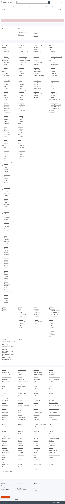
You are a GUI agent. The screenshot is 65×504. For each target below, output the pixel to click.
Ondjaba (21, 125)
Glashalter (51, 319)
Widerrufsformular (22, 28)
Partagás (21, 318)
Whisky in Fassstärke (6, 357)
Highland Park (7, 149)
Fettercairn (6, 99)
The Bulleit (22, 145)
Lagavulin (6, 180)
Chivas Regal (6, 51)
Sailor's (3, 395)
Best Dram (36, 53)
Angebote (21, 339)
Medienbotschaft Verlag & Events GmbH (23, 409)
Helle (52, 323)
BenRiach (51, 426)
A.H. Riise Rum (21, 391)
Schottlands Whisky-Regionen (8, 346)
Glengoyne (6, 110)
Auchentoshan (7, 193)
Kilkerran (6, 66)
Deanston (6, 93)
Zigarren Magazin (54, 316)
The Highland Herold (55, 312)
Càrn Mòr (36, 60)
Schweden (20, 130)
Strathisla (6, 293)
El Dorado (53, 71)
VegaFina (20, 327)
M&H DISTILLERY (52, 462)
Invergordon (6, 121)
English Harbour (54, 75)
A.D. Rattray (36, 47)
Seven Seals (22, 138)
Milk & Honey (22, 110)
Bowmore (6, 171)
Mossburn (6, 56)
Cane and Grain (37, 58)
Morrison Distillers (37, 82)
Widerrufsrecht (21, 34)
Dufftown (6, 95)
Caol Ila (5, 176)
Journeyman (22, 151)
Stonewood (22, 68)
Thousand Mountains (6, 374)
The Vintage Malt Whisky (39, 93)
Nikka (21, 119)
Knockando (6, 276)
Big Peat (5, 49)
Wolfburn (6, 143)
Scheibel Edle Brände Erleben (55, 101)
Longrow (6, 68)
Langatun (22, 136)
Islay (3, 165)
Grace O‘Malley (23, 90)
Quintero (21, 319)
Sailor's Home (22, 101)
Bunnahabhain (7, 175)
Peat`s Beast (36, 370)
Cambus (5, 197)
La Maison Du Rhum (55, 82)
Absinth (50, 47)
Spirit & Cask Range (38, 90)
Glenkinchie (6, 204)
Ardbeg (5, 167)
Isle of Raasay (5, 412)
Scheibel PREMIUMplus (56, 108)
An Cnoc (4, 402)
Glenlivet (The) (37, 448)
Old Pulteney (6, 130)
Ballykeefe (22, 84)
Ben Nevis (6, 84)
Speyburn (6, 289)
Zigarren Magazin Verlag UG (8, 471)
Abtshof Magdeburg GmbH (55, 377)
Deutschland (20, 47)
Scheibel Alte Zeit (54, 103)
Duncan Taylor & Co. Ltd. (39, 412)
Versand (16, 499)
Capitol (19, 308)
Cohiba (21, 312)
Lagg (5, 154)
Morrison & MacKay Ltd (54, 379)
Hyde (21, 93)
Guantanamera (23, 314)
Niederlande (20, 127)
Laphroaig (6, 182)
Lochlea (5, 208)
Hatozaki (21, 117)
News (3, 28)
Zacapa (52, 97)
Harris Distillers (5, 405)
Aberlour (6, 215)
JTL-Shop (58, 502)
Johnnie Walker (7, 53)
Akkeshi (21, 116)
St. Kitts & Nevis (54, 93)
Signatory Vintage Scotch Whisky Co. (54, 406)
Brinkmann (53, 68)
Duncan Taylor (37, 64)
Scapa (5, 158)
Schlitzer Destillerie (24, 62)
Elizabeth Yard (54, 73)
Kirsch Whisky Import (38, 79)
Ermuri (35, 66)
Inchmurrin (6, 119)
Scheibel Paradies (54, 58)
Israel (19, 108)
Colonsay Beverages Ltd (23, 384)
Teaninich (6, 136)
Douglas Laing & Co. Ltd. (54, 409)
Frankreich (20, 75)
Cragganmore (7, 239)
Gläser (50, 318)
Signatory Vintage (37, 88)
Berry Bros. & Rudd (38, 51)
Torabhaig (6, 163)
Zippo (50, 336)
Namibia (20, 123)
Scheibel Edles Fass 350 (56, 104)
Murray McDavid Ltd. (22, 370)
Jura (5, 152)
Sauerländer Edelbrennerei (25, 60)
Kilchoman (6, 178)
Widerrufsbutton (5, 497)
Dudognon (4, 310)
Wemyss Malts (37, 95)
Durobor (51, 417)
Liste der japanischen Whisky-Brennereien (8, 355)
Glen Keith (6, 252)
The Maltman (36, 92)
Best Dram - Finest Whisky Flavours (23, 406)
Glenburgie (6, 259)
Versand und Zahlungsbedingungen (23, 32)
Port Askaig (6, 186)
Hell (51, 79)
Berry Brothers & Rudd (54, 402)
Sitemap (35, 33)
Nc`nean (6, 127)
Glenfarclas (6, 263)
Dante (36, 319)
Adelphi (35, 49)
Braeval (5, 234)
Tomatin (5, 139)
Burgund (37, 318)
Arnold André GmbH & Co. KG (40, 424)
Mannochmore (7, 283)
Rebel (21, 154)
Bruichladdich (7, 173)
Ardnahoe (6, 169)
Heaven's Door (23, 149)
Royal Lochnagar (7, 134)
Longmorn (6, 280)
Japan (19, 112)
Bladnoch (6, 195)
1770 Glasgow (36, 419)
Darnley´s (4, 386)
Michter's (21, 152)
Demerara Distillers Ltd (23, 386)
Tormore (6, 304)
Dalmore (6, 90)
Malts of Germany (23, 56)
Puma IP (52, 331)
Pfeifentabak (36, 308)
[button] (53, 2)
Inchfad (5, 117)
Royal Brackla (7, 132)
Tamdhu (5, 296)
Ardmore (6, 79)
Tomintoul (6, 302)
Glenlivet (6, 267)
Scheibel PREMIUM (55, 106)
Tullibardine (6, 141)
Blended (4, 47)
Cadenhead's (36, 56)
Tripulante (53, 95)
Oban (5, 128)
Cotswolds (22, 73)
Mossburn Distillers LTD (23, 381)
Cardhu (5, 235)
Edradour (6, 97)
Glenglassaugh (7, 108)
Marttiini (52, 327)
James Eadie (36, 77)
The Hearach (6, 151)
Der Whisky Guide (54, 314)
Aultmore (6, 221)
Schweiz (19, 134)
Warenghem (51, 374)
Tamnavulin (6, 298)
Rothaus (21, 49)
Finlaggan (20, 440)
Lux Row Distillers (37, 379)
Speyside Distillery (8, 291)
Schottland (53, 53)
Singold (21, 64)
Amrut (21, 80)
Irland (19, 82)
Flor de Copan (21, 325)
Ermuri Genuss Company (54, 438)
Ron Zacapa (51, 381)
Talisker (5, 160)
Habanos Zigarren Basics (7, 359)
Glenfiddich (6, 265)
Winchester (20, 395)
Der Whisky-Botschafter (56, 310)
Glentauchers (7, 272)
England (20, 69)
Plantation (53, 88)
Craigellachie (6, 241)
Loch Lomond (7, 123)
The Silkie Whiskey (22, 417)
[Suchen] (49, 2)
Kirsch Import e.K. (37, 459)
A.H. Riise (53, 62)
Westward (22, 156)
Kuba (19, 310)
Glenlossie (6, 269)
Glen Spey (6, 256)
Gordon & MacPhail (38, 69)
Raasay (5, 156)
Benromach (6, 232)
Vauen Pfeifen (36, 314)
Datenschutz (36, 28)
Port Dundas (6, 211)
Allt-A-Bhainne (7, 217)
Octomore (6, 184)
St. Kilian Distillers (37, 400)
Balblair (5, 82)
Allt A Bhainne (7, 75)
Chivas (5, 237)
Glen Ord (6, 103)
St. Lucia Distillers (53, 372)
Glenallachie (6, 258)
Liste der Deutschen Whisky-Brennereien (8, 352)
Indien (19, 79)
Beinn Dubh (6, 226)
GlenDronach (5, 445)
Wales (19, 158)
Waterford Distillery (22, 393)
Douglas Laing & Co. (38, 62)
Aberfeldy (6, 73)
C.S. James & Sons (37, 55)
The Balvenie (6, 300)
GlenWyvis (6, 116)
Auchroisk (6, 219)
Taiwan (19, 139)
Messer (50, 321)
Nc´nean (51, 464)
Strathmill (6, 294)
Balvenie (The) (5, 415)
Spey (19, 372)
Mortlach (6, 287)
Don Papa (53, 69)
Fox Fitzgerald (36, 68)
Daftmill (5, 200)
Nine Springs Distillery (24, 58)
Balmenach (6, 224)
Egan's (21, 88)
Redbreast (22, 97)
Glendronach (6, 106)
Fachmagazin (52, 308)
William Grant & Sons (6, 377)
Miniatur (51, 332)
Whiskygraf (36, 97)
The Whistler (22, 104)
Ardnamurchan (7, 80)
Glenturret (6, 114)
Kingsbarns (6, 206)
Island (3, 145)
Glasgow (5, 202)
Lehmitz (52, 84)
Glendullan (6, 261)
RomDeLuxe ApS (5, 372)
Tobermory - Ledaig (8, 162)
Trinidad (21, 323)
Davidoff (4, 308)
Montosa (52, 86)
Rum (50, 60)
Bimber (21, 71)
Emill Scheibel (23, 55)
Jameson (21, 95)
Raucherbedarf (52, 334)
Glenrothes (6, 271)
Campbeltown (5, 60)
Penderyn (22, 160)
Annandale (6, 191)
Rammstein (53, 92)
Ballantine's (6, 223)
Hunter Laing (36, 73)
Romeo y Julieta (23, 321)
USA (19, 143)
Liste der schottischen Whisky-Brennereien (8, 348)
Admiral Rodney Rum (55, 64)
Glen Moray (6, 254)
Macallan (6, 282)
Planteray (53, 90)
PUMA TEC (53, 329)
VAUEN (35, 384)
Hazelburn (6, 64)
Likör (50, 55)
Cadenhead (4, 384)
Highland (4, 71)
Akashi (21, 114)
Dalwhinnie (6, 92)
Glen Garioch (6, 101)
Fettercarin (4, 440)
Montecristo (22, 316)
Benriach (6, 228)
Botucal (52, 66)
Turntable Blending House (9, 58)
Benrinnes (6, 230)
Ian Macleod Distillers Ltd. (39, 75)
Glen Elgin (6, 248)
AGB (34, 31)
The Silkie (22, 103)
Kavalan (21, 141)
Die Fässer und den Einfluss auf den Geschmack (8, 343)
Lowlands (4, 189)
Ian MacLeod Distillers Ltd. (54, 455)
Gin (50, 49)
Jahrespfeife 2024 (39, 321)
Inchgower (6, 274)
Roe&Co (21, 99)
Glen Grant (6, 250)
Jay (35, 323)
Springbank (6, 69)
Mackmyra (22, 132)
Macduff (5, 125)
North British (6, 210)
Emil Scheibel (36, 438)
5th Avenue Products (53, 419)
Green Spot (22, 92)
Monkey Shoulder (7, 55)
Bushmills (22, 86)
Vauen (36, 310)
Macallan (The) (5, 464)
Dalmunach (6, 245)
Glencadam (6, 104)
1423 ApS (20, 377)
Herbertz (52, 325)
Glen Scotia (6, 62)
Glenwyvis (36, 450)
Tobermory (36, 402)
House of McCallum (38, 71)
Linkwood (6, 278)
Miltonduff (6, 285)
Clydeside (6, 199)
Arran (5, 147)
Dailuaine (6, 243)
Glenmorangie (7, 112)
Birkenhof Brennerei (24, 51)
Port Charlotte (7, 187)
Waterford (22, 106)
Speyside (4, 213)
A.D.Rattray (36, 393)
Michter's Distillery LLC (23, 379)
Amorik (21, 77)
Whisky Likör (51, 110)
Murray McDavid (37, 86)
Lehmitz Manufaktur (53, 412)
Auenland (37, 316)
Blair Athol (6, 86)
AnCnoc (5, 77)
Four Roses (22, 147)
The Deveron (6, 138)
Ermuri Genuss (54, 77)
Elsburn (21, 53)
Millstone (21, 128)
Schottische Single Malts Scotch (9, 341)
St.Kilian (21, 66)
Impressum (36, 35)
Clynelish (6, 88)
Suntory (21, 121)
